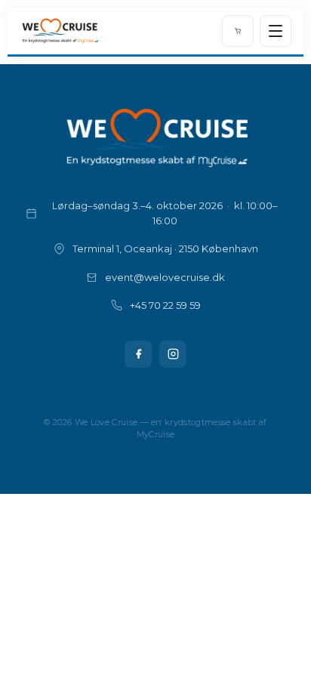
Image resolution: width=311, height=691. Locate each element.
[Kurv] (238, 31)
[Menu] (275, 31)
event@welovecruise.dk (165, 277)
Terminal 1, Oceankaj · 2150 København (165, 248)
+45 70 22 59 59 (165, 305)
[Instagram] (172, 354)
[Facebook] (138, 354)
